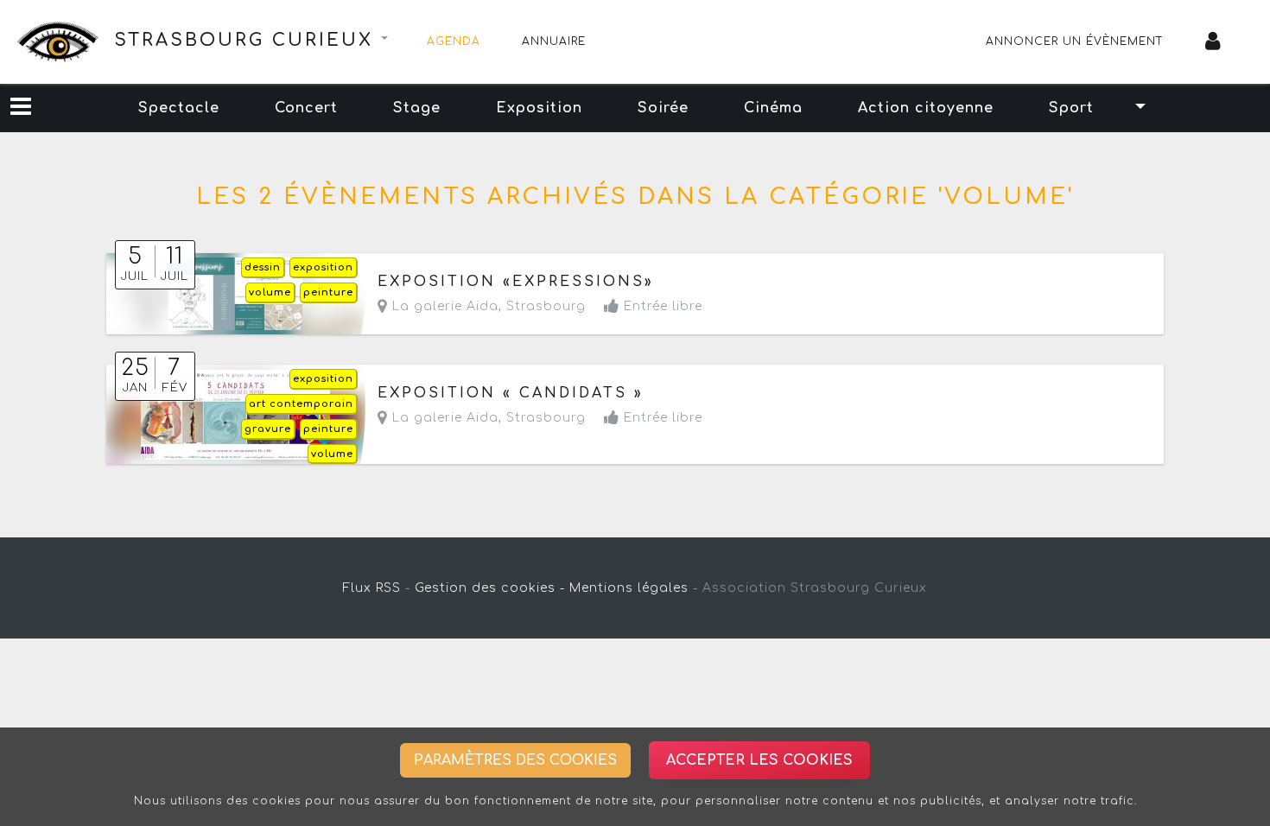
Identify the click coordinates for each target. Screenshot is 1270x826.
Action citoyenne (926, 108)
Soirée (663, 108)
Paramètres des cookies (515, 760)
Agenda (453, 41)
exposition (323, 267)
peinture (328, 292)
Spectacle (178, 108)
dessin (262, 267)
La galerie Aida (443, 306)
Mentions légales (629, 587)
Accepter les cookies (759, 760)
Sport (1071, 108)
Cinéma (773, 108)
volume (270, 292)
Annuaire (554, 41)
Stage (417, 108)
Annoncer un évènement (1075, 41)
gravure (267, 429)
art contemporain (301, 404)
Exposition (539, 108)
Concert (306, 108)
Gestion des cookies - (490, 587)
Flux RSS (372, 587)
